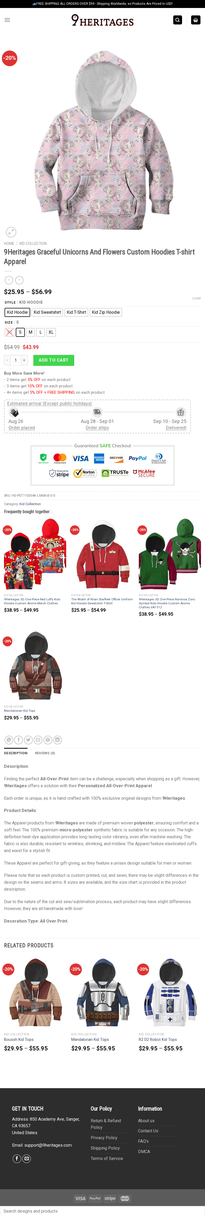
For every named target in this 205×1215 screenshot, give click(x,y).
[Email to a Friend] (38, 740)
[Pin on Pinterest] (48, 740)
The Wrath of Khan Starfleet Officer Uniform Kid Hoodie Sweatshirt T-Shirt (102, 601)
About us (146, 1120)
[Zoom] (11, 232)
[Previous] (4, 1012)
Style (10, 302)
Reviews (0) (45, 753)
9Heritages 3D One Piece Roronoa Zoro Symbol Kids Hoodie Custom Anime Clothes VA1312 (167, 603)
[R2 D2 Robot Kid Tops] (170, 993)
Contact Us (148, 1130)
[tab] (15, 753)
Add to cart (54, 360)
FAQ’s (143, 1141)
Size (9, 322)
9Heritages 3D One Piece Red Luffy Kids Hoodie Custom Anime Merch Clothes (32, 601)
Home (9, 243)
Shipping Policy (105, 1148)
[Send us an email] (26, 1158)
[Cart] (196, 19)
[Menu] (7, 19)
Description (15, 753)
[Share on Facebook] (18, 740)
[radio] (17, 312)
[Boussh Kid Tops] (35, 993)
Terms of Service (107, 1158)
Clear (196, 298)
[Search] (177, 19)
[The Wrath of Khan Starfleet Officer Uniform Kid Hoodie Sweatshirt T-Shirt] (102, 554)
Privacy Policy (104, 1137)
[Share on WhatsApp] (9, 740)
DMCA (144, 1151)
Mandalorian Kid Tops (19, 711)
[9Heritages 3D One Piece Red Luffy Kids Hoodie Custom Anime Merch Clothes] (35, 554)
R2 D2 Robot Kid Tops (158, 1039)
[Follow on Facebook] (17, 1158)
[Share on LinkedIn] (57, 740)
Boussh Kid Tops (19, 1039)
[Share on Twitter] (28, 740)
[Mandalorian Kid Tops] (35, 666)
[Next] (201, 1012)
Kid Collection (33, 243)
